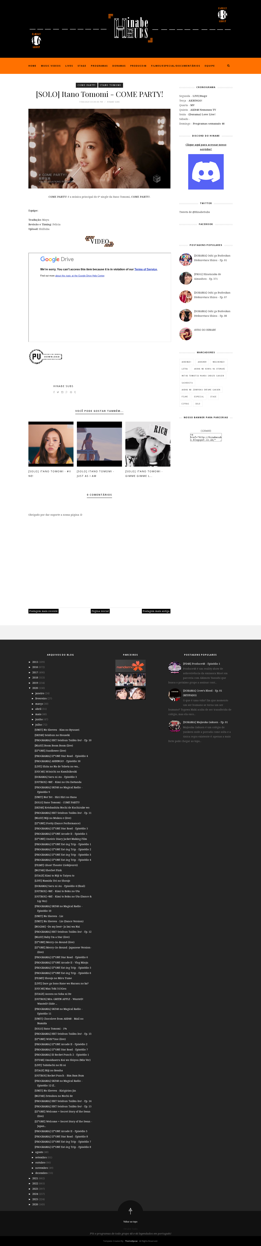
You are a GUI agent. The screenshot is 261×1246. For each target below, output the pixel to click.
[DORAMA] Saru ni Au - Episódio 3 (56, 777)
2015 (35, 662)
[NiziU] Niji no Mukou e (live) (53, 818)
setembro (41, 1157)
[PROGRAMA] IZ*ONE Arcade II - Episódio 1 (61, 833)
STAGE (213, 397)
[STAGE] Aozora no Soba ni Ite (53, 994)
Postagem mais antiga (156, 611)
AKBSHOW (202, 362)
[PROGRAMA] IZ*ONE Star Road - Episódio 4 (61, 756)
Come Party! (87, 85)
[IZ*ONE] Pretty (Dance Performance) (57, 823)
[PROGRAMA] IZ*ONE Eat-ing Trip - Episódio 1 (63, 844)
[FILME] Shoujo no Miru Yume (53, 978)
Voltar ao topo (130, 1221)
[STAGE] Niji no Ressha (49, 1070)
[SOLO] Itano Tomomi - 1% (51, 1028)
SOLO (197, 404)
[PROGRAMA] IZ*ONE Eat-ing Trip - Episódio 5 (63, 967)
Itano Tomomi (110, 85)
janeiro (40, 693)
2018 (35, 677)
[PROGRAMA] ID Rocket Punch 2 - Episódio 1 (62, 1054)
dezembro (41, 1173)
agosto (39, 1152)
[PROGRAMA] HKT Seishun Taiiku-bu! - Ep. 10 (63, 740)
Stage (82, 65)
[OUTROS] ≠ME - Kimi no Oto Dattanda (58, 782)
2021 (35, 1178)
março (39, 703)
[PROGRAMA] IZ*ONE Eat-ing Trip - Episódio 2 (63, 849)
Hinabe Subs (63, 386)
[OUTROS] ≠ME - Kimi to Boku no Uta (57, 891)
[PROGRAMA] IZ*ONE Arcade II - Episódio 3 (61, 1131)
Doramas (119, 65)
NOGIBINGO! (219, 362)
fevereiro (41, 698)
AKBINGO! (187, 362)
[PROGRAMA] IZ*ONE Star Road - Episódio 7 (61, 1049)
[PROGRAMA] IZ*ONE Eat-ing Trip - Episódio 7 (63, 1141)
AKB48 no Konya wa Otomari (209, 369)
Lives (69, 65)
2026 (35, 1204)
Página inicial (100, 611)
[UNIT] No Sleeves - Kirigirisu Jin (55, 1090)
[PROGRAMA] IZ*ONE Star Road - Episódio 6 (61, 957)
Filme (185, 397)
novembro (42, 1167)
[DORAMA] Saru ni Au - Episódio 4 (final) (60, 886)
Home (32, 65)
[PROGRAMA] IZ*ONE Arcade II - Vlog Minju (61, 962)
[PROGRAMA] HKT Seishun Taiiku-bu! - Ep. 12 (63, 931)
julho (39, 724)
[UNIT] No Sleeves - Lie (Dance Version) (59, 921)
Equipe (210, 65)
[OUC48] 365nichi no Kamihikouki (56, 771)
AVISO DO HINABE (205, 329)
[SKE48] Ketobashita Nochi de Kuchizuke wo (62, 807)
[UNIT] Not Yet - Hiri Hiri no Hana (56, 797)
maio (38, 714)
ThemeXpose (131, 1241)
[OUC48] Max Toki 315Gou (50, 988)
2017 (35, 672)
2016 (35, 667)
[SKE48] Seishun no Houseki (52, 735)
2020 (35, 688)
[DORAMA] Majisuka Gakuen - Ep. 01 (205, 722)
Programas (99, 65)
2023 (35, 1188)
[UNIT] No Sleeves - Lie (49, 916)
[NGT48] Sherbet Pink (48, 870)
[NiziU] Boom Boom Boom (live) (54, 745)
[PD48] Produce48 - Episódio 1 (201, 663)
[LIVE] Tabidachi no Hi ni (50, 1065)
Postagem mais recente (43, 611)
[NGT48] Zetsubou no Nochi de (54, 1096)
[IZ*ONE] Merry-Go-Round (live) (54, 942)
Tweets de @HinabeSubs (194, 212)
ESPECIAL (199, 397)
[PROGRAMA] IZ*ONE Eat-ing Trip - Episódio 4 (63, 859)
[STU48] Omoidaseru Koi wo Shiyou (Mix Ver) (63, 1060)
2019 (35, 682)
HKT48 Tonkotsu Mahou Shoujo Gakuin (203, 376)
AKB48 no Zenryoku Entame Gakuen (201, 390)
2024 (35, 1194)
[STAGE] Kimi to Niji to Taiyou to (54, 875)
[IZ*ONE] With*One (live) (50, 1039)
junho (39, 719)
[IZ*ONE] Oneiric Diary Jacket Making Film (61, 839)
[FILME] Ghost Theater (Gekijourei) (56, 865)
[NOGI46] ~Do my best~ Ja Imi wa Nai (57, 926)
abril (38, 709)
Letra (185, 369)
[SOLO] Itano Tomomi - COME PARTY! (57, 802)
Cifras (185, 404)
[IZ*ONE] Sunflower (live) (50, 750)
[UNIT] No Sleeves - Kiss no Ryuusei (57, 729)
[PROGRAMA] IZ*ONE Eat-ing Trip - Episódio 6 (63, 973)
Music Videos (51, 65)
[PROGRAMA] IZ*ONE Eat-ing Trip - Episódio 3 (63, 854)
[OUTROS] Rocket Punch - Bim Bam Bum (59, 1075)
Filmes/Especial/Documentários (175, 65)
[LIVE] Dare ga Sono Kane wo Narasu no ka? (62, 983)
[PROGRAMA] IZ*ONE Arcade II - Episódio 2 (61, 1044)
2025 (35, 1199)
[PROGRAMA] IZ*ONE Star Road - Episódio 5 (61, 828)
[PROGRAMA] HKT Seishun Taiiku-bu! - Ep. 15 (63, 1106)
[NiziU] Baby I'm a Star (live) (52, 937)
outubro (40, 1162)
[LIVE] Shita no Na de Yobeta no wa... (57, 766)
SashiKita (187, 383)
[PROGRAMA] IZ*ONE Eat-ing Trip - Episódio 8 (63, 1147)
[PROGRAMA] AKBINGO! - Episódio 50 (57, 761)
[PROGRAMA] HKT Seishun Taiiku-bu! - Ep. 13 (63, 1033)
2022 (35, 1183)
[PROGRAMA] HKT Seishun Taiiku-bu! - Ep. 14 (63, 1101)
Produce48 (138, 65)
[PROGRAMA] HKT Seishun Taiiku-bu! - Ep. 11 (63, 812)
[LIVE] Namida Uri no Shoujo (52, 880)
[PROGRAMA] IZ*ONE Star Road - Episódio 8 (61, 1136)
